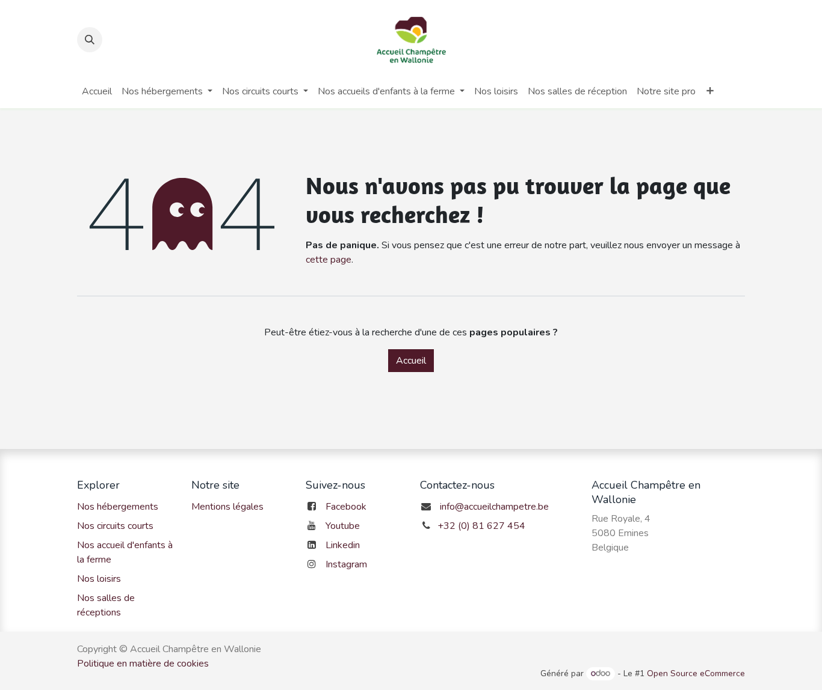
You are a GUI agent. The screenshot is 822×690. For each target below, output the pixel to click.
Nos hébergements (117, 506)
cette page (328, 259)
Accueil (411, 360)
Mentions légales (227, 506)
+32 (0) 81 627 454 (481, 526)
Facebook (346, 506)
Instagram (346, 564)
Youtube (343, 526)
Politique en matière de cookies (143, 663)
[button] (89, 39)
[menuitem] (97, 91)
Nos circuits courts (115, 526)
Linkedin (343, 545)
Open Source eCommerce (696, 673)
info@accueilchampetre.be (494, 506)
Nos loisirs (99, 578)
